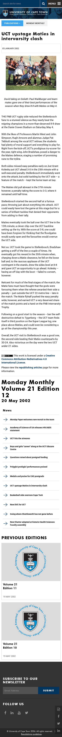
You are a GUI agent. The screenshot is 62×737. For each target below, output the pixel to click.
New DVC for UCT (18, 504)
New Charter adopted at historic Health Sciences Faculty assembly (32, 523)
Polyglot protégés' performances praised (28, 467)
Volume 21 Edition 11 (10, 586)
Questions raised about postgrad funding (29, 457)
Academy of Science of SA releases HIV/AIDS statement (30, 429)
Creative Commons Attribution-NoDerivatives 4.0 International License (28, 359)
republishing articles (30, 367)
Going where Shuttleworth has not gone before (31, 514)
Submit (48, 690)
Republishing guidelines (31, 734)
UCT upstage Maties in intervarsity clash (28, 486)
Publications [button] (11, 23)
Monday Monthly (35, 23)
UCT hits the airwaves (20, 438)
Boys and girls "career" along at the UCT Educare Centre (32, 447)
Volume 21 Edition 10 (10, 645)
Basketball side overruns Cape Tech (26, 495)
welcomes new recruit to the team (32, 419)
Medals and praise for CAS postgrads (27, 476)
